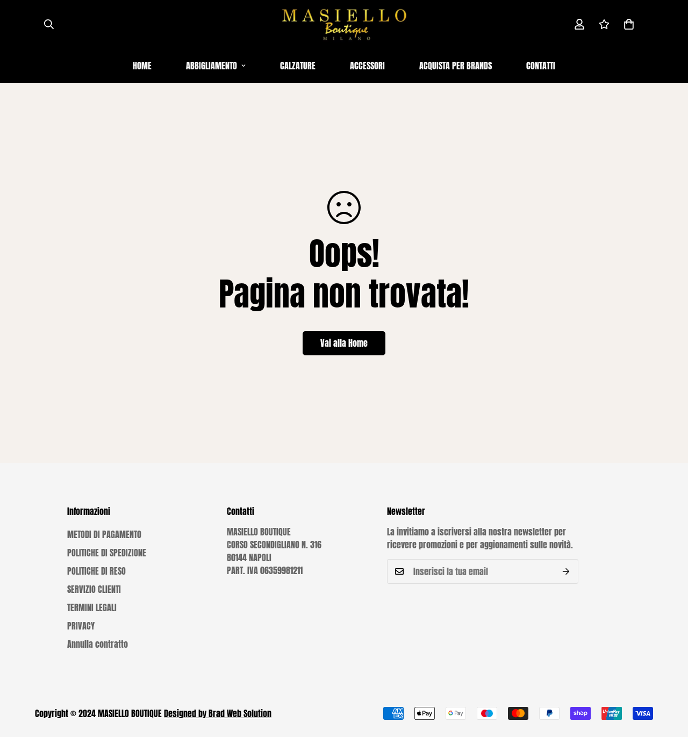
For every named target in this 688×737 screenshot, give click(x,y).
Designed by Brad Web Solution (217, 713)
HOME (142, 65)
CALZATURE (298, 65)
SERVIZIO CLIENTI (94, 589)
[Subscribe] (566, 571)
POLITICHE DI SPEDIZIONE (106, 552)
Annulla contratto (97, 644)
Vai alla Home (344, 343)
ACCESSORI (367, 65)
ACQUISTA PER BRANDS (455, 65)
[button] (629, 24)
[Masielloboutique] (344, 24)
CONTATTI (540, 65)
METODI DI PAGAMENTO (104, 534)
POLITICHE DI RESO (96, 570)
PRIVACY (81, 625)
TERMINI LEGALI (92, 607)
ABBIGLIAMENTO (211, 65)
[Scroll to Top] (667, 678)
